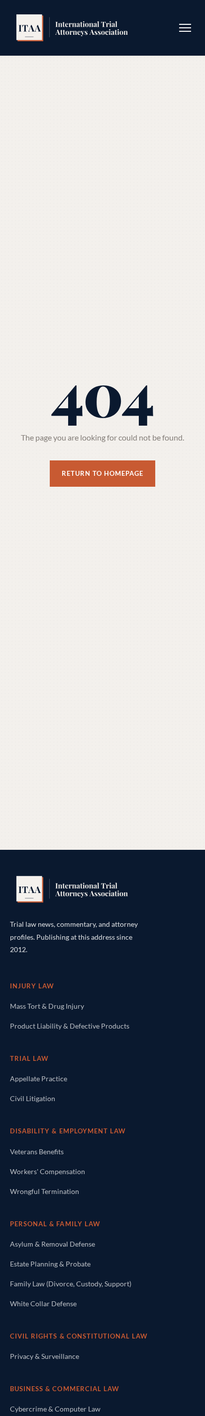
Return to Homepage (103, 473)
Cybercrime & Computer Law (55, 1409)
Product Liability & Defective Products (69, 1026)
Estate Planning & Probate (50, 1264)
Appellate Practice (38, 1078)
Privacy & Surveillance (44, 1356)
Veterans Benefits (37, 1151)
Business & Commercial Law (64, 1389)
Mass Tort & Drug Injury (47, 1006)
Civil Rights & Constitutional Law (79, 1336)
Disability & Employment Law (68, 1131)
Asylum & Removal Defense (52, 1244)
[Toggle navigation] (185, 28)
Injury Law (32, 986)
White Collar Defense (43, 1303)
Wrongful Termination (44, 1191)
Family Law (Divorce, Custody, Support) (70, 1283)
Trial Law (29, 1058)
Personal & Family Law (55, 1224)
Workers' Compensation (47, 1171)
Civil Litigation (32, 1098)
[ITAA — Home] (72, 28)
